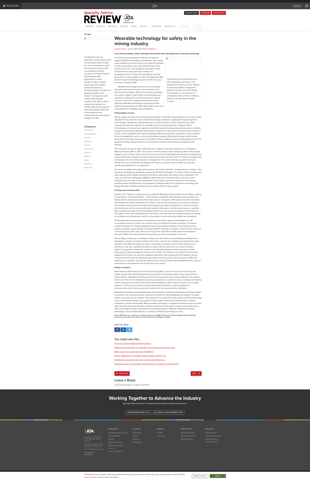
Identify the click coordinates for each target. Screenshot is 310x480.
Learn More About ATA (138, 412)
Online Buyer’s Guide (213, 436)
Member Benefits (188, 433)
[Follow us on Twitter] (129, 329)
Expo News (89, 149)
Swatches (88, 167)
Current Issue (191, 13)
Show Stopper (211, 433)
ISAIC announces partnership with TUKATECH (133, 352)
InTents (111, 439)
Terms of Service (91, 477)
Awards (87, 137)
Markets (89, 26)
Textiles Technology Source (116, 447)
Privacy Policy (200, 476)
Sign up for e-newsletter (170, 412)
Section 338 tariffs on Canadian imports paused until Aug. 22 (140, 356)
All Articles (88, 130)
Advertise (160, 436)
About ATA (137, 433)
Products (101, 26)
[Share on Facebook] (117, 329)
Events (143, 26)
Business (112, 26)
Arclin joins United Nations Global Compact (132, 343)
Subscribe (205, 13)
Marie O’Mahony (149, 49)
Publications (137, 442)
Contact (160, 433)
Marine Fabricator (115, 442)
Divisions (136, 439)
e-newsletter (219, 13)
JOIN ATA (297, 6)
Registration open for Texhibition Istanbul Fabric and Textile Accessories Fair (146, 364)
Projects (124, 26)
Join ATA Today (187, 439)
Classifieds (156, 26)
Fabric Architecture (115, 451)
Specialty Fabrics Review (118, 433)
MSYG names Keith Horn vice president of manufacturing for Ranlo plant (144, 347)
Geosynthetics (114, 436)
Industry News (120, 49)
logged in (129, 385)
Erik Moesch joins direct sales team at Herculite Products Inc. (140, 360)
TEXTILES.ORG (12, 6)
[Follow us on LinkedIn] (123, 329)
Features (88, 152)
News (134, 26)
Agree (217, 476)
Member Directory (188, 436)
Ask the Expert (90, 134)
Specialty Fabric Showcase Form (211, 440)
